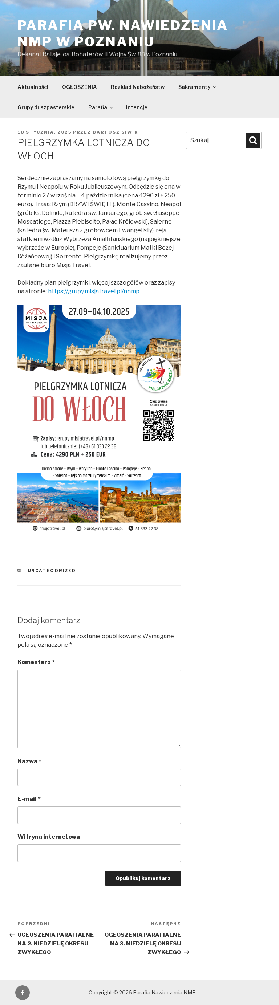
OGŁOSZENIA (79, 87)
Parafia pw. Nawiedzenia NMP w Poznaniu (122, 33)
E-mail (29, 799)
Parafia (97, 107)
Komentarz (36, 662)
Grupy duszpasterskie (45, 107)
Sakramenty (194, 87)
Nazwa (29, 761)
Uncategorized (52, 570)
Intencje (136, 107)
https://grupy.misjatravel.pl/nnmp (94, 291)
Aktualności (32, 87)
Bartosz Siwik (115, 132)
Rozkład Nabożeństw (138, 87)
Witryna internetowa (48, 836)
